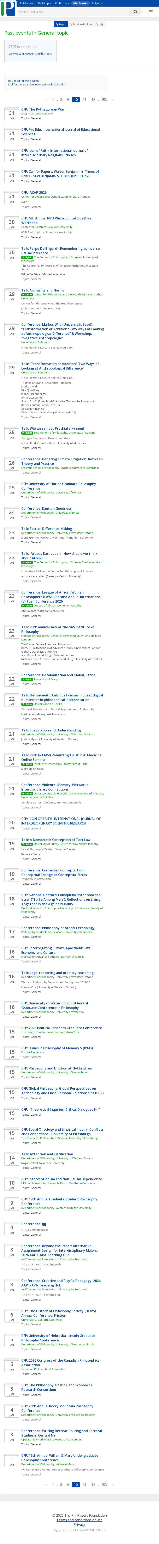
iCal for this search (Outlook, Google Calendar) (37, 84)
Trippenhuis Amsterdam (36, 879)
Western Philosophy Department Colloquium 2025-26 (55, 982)
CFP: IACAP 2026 (34, 192)
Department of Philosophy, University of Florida (51, 492)
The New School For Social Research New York (50, 1032)
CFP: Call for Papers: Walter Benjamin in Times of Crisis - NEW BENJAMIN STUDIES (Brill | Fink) (60, 173)
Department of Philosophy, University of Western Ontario (57, 533)
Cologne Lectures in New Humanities (45, 438)
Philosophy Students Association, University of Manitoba (56, 932)
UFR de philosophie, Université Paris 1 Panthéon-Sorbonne (58, 1183)
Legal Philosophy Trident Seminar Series (48, 849)
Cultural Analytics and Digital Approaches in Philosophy (57, 709)
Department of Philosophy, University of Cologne (64, 432)
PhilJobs (97, 3)
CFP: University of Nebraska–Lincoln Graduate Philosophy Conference (58, 1337)
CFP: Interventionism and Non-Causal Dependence (61, 1179)
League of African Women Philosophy (57, 605)
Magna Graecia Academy (37, 113)
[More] (150, 12)
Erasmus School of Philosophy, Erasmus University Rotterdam (60, 468)
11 (84, 99)
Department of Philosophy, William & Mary (47, 1464)
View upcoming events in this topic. (30, 53)
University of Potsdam (35, 342)
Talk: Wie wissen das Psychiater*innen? (53, 428)
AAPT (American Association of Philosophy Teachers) (54, 1259)
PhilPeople (44, 3)
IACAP (25, 202)
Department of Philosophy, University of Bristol (50, 512)
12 (93, 99)
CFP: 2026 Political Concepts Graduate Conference (61, 1028)
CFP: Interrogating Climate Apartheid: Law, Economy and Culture (56, 950)
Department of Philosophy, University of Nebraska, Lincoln (58, 1344)
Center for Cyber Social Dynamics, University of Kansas (55, 196)
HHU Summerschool (34, 1229)
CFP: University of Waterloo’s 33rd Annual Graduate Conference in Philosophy (55, 1005)
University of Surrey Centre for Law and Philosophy (66, 844)
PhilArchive (62, 3)
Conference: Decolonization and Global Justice (58, 675)
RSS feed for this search (23, 81)
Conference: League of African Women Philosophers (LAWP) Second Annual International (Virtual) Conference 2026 (61, 597)
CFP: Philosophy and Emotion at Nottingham (56, 1068)
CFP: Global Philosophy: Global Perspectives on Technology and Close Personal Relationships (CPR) (62, 1090)
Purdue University (32, 1052)
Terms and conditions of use (79, 1520)
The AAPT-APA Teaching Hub (41, 1264)
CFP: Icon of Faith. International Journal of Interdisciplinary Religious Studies (55, 152)
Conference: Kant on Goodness (46, 508)
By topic (60, 24)
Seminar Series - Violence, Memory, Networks (51, 802)
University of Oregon (47, 679)
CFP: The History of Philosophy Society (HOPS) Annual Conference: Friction (59, 1313)
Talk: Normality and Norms (42, 290)
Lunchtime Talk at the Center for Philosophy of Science (57, 571)
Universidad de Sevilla (48, 704)
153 (104, 99)
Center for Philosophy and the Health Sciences (51, 303)
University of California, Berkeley (42, 1319)
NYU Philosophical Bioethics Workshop (46, 232)
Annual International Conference (43, 611)
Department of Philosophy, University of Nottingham (54, 1072)
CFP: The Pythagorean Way (43, 109)
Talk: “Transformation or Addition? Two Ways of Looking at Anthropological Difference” (60, 366)
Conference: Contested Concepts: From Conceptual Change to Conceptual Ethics (54, 872)
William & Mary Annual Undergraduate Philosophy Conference (62, 1469)
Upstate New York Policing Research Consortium (51, 1439)
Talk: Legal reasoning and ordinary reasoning (57, 972)
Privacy (79, 1524)
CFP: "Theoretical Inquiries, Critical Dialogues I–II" (60, 1109)
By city (100, 24)
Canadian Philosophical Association (43, 1369)
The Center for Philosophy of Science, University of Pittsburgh (60, 1138)
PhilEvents (80, 3)
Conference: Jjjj (33, 1224)
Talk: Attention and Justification (47, 1154)
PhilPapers (27, 3)
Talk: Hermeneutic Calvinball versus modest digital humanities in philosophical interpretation (62, 697)
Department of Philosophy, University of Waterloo (52, 1012)
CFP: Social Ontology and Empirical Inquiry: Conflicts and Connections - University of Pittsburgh (62, 1131)
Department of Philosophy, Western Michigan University (56, 1208)
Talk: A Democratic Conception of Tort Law (55, 839)
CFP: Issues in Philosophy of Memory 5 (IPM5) (57, 1048)
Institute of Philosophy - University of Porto (61, 764)
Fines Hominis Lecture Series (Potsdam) (47, 347)
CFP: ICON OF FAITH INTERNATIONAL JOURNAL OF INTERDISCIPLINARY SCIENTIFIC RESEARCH (61, 821)
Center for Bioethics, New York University (46, 227)
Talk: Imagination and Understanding (51, 730)
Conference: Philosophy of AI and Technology (58, 928)
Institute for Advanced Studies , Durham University (52, 957)
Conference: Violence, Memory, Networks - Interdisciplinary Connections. (56, 787)
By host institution (81, 24)
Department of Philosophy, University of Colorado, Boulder (58, 1415)
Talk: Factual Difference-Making (46, 528)
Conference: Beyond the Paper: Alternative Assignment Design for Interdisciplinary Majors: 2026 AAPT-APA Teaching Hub (60, 1250)
